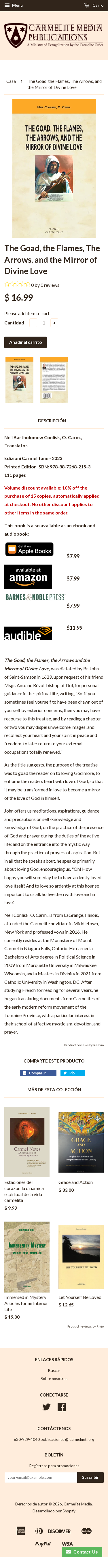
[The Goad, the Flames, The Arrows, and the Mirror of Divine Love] (29, 554)
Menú (17, 5)
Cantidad (14, 322)
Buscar (54, 1370)
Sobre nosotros (54, 1378)
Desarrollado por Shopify (54, 1511)
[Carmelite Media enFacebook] (61, 1409)
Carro (98, 5)
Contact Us (84, 1551)
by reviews (47, 285)
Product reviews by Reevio (84, 1045)
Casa (11, 81)
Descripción (52, 420)
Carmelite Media (78, 1504)
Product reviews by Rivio (85, 1326)
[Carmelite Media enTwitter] (46, 1409)
